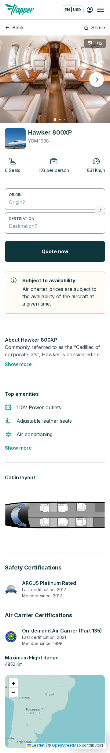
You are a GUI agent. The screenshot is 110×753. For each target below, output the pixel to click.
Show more (18, 364)
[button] (13, 683)
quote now (55, 251)
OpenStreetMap (66, 745)
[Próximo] (96, 79)
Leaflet (38, 745)
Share (98, 27)
